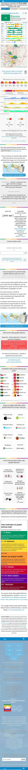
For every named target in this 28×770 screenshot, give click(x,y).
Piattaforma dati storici (14, 696)
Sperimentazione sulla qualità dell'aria (14, 678)
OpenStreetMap (19, 66)
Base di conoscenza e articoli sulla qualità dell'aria (14, 676)
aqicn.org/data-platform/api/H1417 (20, 229)
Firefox (20, 435)
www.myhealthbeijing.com (15, 610)
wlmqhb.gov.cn (16, 151)
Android (20, 414)
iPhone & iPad (8, 414)
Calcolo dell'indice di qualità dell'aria (13, 687)
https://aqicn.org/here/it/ (14, 191)
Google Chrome (8, 435)
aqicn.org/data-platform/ (14, 362)
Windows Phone (8, 425)
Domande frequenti (13, 683)
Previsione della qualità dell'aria (13, 689)
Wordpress (8, 445)
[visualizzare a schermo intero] (25, 13)
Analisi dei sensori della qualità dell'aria (13, 679)
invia (23, 759)
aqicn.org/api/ (21, 236)
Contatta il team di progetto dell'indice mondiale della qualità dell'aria (14, 666)
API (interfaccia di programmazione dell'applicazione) (14, 694)
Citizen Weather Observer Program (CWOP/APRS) (13, 730)
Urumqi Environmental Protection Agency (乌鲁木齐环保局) (14, 732)
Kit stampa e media (14, 668)
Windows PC (20, 425)
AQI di (11, 13)
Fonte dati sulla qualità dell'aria (14, 686)
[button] (11, 57)
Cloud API (20, 445)
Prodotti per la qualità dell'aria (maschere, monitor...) (14, 691)
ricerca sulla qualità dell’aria (13, 672)
